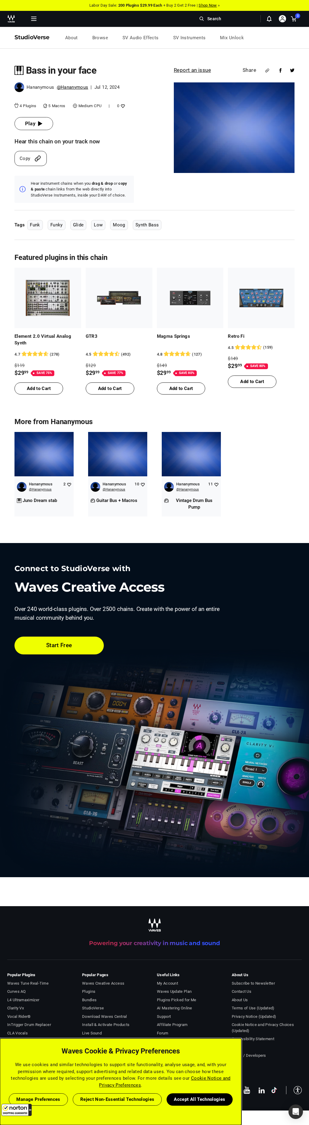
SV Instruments (189, 37)
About (71, 37)
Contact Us (241, 991)
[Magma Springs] (190, 298)
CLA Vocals (17, 1033)
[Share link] (267, 70)
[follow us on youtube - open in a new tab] (247, 1090)
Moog (119, 225)
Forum (162, 1033)
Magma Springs (173, 336)
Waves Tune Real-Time (28, 983)
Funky (56, 225)
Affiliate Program (172, 1024)
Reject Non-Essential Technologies (117, 1099)
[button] (17, 1110)
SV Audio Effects (141, 37)
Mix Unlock (232, 37)
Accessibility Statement (253, 1039)
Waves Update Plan (174, 991)
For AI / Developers (249, 1055)
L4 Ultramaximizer (23, 1000)
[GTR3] (119, 298)
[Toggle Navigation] (33, 18)
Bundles (89, 1000)
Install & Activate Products (105, 1024)
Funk (35, 225)
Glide (78, 225)
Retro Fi (236, 336)
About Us (240, 1000)
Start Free (59, 645)
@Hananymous (72, 87)
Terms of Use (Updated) (253, 1008)
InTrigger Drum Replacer (29, 1024)
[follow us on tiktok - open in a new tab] (274, 1090)
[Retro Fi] (261, 298)
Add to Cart (39, 388)
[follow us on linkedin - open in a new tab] (262, 1090)
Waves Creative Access (103, 983)
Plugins (88, 991)
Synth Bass (147, 225)
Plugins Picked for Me (176, 1000)
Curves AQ (16, 991)
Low (98, 225)
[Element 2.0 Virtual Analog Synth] (47, 298)
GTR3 (91, 336)
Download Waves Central (104, 1016)
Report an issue (192, 70)
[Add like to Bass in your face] (122, 106)
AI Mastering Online (174, 1008)
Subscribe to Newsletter (253, 983)
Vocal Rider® (19, 1016)
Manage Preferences (38, 1099)
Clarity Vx (15, 1008)
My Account (167, 983)
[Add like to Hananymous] (69, 484)
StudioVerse (93, 1008)
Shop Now (208, 5)
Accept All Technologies (199, 1099)
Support (164, 1016)
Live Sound (92, 1033)
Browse (100, 37)
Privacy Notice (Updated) (254, 1016)
